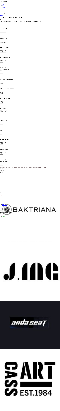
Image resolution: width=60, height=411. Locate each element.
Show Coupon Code (3, 32)
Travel (3, 4)
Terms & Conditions (4, 205)
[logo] (4, 2)
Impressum (3, 206)
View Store (1, 15)
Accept (4, 216)
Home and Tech (4, 7)
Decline (1, 216)
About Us (3, 204)
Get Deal (2, 83)
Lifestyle (3, 5)
